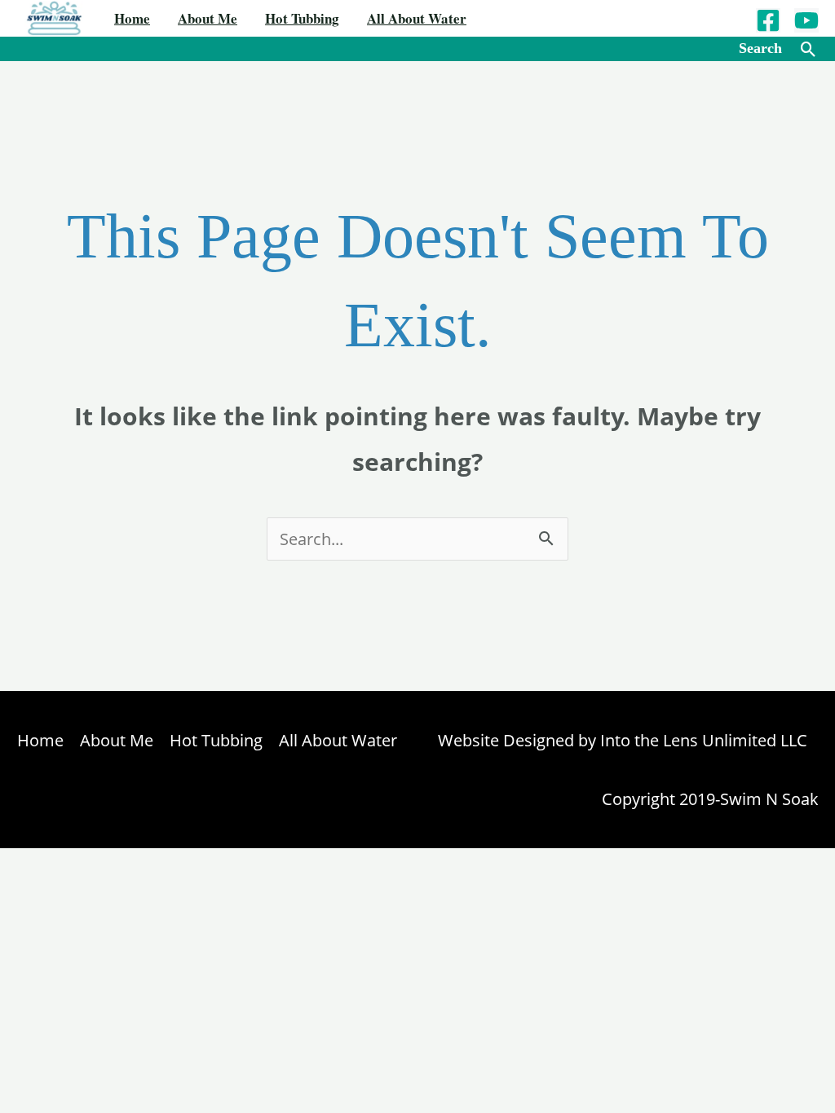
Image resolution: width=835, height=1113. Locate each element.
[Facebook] (768, 20)
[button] (808, 49)
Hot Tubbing (302, 18)
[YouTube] (806, 20)
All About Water (416, 18)
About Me (207, 18)
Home (132, 18)
